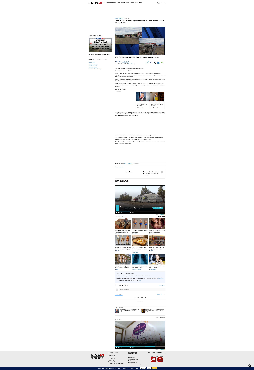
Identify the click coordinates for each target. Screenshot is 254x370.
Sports (118, 2)
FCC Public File (111, 358)
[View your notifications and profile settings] (164, 294)
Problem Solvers (125, 2)
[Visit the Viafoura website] (162, 317)
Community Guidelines (113, 352)
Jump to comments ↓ (119, 167)
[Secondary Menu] (90, 2)
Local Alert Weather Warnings (95, 68)
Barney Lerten (119, 61)
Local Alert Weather (111, 2)
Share (136, 2)
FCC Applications (112, 357)
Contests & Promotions (93, 64)
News (104, 2)
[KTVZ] (96, 3)
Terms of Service (112, 361)
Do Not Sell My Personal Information (116, 363)
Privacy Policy (111, 360)
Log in (160, 285)
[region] (140, 301)
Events (140, 2)
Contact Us (110, 353)
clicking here (160, 278)
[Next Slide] (164, 101)
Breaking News (92, 62)
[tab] (119, 294)
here (147, 175)
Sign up (163, 285)
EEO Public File (111, 355)
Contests (132, 2)
